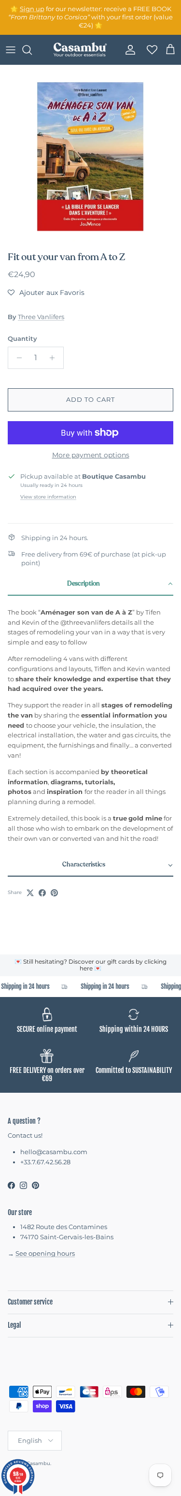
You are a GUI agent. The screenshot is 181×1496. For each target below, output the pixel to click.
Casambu (38, 1463)
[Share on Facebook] (42, 892)
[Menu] (10, 49)
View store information (48, 497)
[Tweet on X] (30, 892)
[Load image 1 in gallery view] (90, 156)
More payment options (90, 455)
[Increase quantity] (54, 357)
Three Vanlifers (41, 317)
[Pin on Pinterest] (54, 892)
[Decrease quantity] (16, 357)
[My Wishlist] (149, 49)
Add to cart (90, 399)
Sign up (32, 9)
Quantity (22, 338)
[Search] (31, 49)
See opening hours (45, 1253)
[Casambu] (80, 50)
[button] (46, 292)
